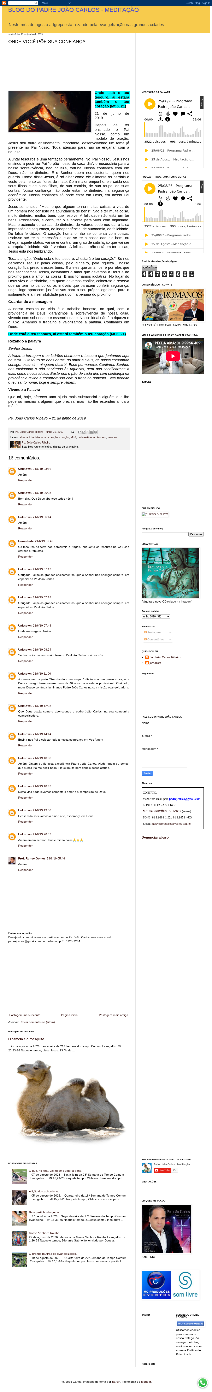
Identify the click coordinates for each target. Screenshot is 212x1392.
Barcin (116, 1381)
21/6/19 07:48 (42, 625)
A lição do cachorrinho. (44, 1191)
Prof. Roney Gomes (32, 858)
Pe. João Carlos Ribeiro (165, 657)
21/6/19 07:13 (42, 569)
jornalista (155, 662)
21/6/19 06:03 (42, 492)
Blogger (146, 1381)
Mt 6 (73, 437)
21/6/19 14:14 (42, 734)
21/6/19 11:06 (42, 673)
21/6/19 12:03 (42, 705)
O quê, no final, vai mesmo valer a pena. (55, 1170)
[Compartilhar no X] (88, 432)
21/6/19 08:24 (42, 649)
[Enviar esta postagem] (72, 431)
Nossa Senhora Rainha (44, 1233)
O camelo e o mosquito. (26, 1039)
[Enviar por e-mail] (80, 432)
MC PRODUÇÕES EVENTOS (162, 811)
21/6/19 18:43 (42, 786)
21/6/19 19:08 (42, 810)
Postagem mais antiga (113, 1015)
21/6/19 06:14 (42, 517)
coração (64, 437)
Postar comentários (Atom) (37, 1022)
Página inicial (69, 1015)
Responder (25, 480)
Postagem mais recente (24, 1015)
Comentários (155, 639)
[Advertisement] (68, 978)
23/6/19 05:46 (56, 858)
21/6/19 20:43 (42, 834)
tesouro (112, 437)
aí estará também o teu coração (38, 437)
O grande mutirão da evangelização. (53, 1253)
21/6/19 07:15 (42, 597)
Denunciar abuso (155, 837)
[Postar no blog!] (84, 432)
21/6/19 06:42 (44, 541)
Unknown (25, 468)
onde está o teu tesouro (92, 437)
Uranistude (26, 541)
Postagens (154, 632)
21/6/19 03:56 (42, 468)
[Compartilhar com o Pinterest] (95, 432)
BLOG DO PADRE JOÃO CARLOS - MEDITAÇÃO (73, 10)
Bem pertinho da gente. (44, 1212)
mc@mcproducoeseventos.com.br (171, 823)
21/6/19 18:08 (42, 758)
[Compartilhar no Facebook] (91, 432)
